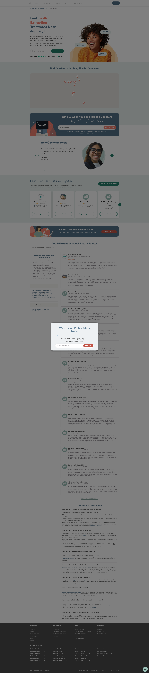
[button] (88, 345)
